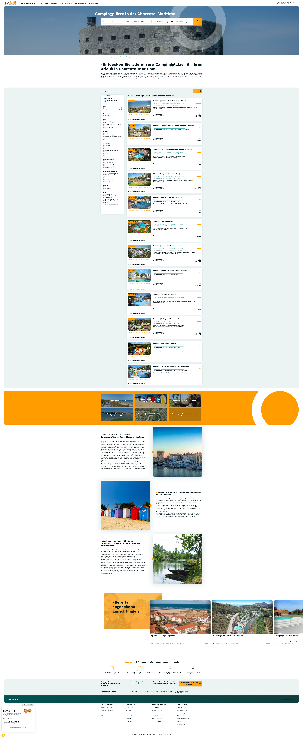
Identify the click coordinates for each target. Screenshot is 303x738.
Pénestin (154, 713)
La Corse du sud (130, 707)
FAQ (178, 727)
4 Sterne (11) (108, 187)
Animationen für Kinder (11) (112, 178)
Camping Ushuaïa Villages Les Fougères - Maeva (173, 149)
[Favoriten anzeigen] (293, 3)
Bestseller (108, 98)
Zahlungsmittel (181, 715)
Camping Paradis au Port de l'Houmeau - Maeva (173, 125)
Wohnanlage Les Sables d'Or (108, 713)
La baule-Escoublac (157, 718)
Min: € (106, 110)
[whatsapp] (276, 3)
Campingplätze (111, 57)
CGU (157, 734)
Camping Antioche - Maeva (164, 343)
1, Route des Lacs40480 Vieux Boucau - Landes (186, 691)
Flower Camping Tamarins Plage (167, 174)
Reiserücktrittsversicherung (184, 718)
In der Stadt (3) (109, 127)
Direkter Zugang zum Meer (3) (113, 124)
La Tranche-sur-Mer (157, 710)
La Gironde (129, 721)
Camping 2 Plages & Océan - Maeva (168, 319)
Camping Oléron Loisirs (163, 221)
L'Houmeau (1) (109, 197)
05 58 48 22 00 (285, 3)
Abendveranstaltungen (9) (112, 173)
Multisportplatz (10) (110, 148)
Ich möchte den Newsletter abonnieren (190, 683)
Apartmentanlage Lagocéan (163, 636)
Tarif (104, 106)
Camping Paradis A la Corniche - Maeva (170, 101)
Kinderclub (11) (109, 181)
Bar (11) (107, 133)
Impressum (149, 734)
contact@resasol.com (283, 2)
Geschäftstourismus (182, 710)
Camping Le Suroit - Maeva (164, 294)
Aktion (107, 102)
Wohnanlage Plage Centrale (108, 715)
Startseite (103, 57)
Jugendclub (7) (109, 179)
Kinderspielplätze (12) (111, 147)
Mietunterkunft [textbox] (161, 21)
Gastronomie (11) (109, 135)
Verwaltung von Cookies (165, 734)
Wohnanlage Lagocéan (107, 710)
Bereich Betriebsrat (182, 707)
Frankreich (119, 57)
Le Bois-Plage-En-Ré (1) (111, 199)
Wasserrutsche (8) (110, 166)
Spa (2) (107, 155)
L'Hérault (128, 718)
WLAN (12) (108, 139)
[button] (130, 105)
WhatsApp (150, 691)
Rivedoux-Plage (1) (110, 200)
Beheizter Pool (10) (110, 161)
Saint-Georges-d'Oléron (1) (112, 204)
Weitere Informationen (289, 699)
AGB (154, 734)
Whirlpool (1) (108, 167)
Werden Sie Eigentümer (183, 713)
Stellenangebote (181, 724)
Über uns (179, 721)
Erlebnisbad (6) (109, 162)
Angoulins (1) (108, 194)
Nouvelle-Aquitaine (128, 57)
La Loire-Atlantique (131, 715)
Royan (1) (107, 202)
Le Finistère (129, 710)
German (296, 3)
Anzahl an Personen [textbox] (181, 21)
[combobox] (161, 21)
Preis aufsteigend (111, 100)
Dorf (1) (107, 126)
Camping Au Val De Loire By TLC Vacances (171, 366)
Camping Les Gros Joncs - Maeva (167, 197)
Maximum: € (117, 110)
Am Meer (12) (108, 121)
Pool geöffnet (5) (109, 164)
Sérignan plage (155, 707)
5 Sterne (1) (108, 188)
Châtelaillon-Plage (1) (110, 195)
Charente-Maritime (139, 57)
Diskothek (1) (108, 145)
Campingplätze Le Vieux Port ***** (110, 707)
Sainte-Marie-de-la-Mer (158, 715)
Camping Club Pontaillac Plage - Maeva (170, 270)
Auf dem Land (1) (109, 122)
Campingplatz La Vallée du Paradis (228, 636)
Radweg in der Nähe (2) (111, 150)
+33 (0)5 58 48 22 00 (135, 691)
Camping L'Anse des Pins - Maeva (167, 246)
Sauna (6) (107, 153)
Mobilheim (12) (109, 115)
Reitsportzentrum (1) (110, 152)
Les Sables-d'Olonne (157, 721)
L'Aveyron (128, 713)
